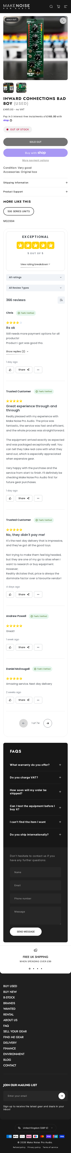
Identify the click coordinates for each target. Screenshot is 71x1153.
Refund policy (19, 1147)
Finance (9, 1048)
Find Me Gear (13, 1037)
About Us (10, 1020)
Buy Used (10, 986)
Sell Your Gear (15, 1031)
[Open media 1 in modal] (63, 20)
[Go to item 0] (8, 88)
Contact (9, 1065)
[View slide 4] (41, 969)
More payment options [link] (35, 160)
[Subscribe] (61, 1096)
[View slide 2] (34, 969)
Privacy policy (34, 1147)
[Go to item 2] (21, 88)
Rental (8, 1014)
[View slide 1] (30, 969)
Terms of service (50, 1147)
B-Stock (9, 997)
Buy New (10, 992)
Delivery (10, 1043)
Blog (7, 1060)
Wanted (9, 1009)
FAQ (6, 1026)
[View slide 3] (37, 969)
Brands (9, 1003)
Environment (13, 1054)
